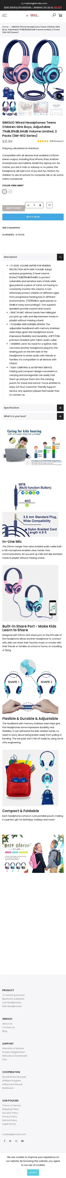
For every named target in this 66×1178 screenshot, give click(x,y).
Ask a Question (11, 227)
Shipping (7, 148)
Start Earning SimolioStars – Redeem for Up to (33, 7)
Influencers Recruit (12, 1084)
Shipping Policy (10, 1109)
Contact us (8, 1027)
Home (5, 26)
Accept (33, 1172)
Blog (4, 1031)
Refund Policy (9, 1120)
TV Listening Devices (13, 995)
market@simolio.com (35, 3)
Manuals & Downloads (14, 1055)
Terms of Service (11, 1105)
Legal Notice (9, 1124)
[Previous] (7, 70)
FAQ (4, 1059)
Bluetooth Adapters (13, 998)
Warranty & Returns (13, 1048)
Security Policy (10, 1112)
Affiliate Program (11, 1080)
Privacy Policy (9, 1116)
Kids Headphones (12, 1006)
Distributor (8, 1088)
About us (7, 1023)
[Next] (59, 70)
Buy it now (33, 216)
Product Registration (13, 1052)
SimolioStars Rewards (14, 1076)
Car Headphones (11, 1002)
